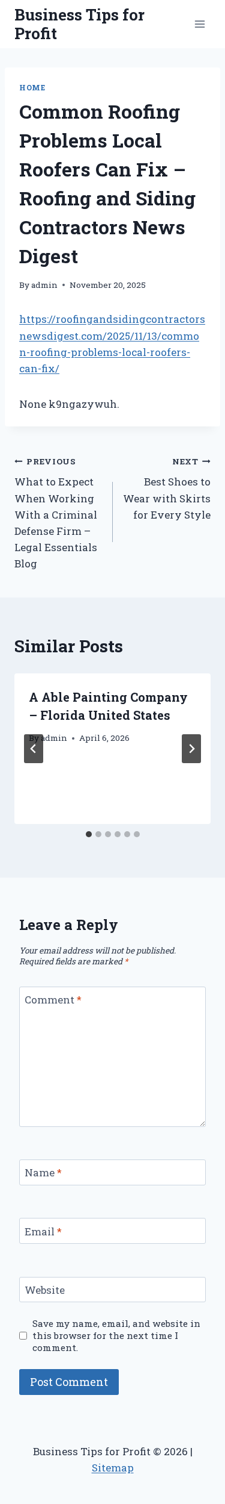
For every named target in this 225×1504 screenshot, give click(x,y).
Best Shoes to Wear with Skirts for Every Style (167, 489)
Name (43, 1172)
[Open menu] (199, 23)
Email (43, 1231)
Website (45, 1290)
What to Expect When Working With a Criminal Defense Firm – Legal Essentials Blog (55, 513)
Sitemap (113, 1467)
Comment (53, 999)
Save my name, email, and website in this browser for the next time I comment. (116, 1335)
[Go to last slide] (33, 748)
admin (44, 284)
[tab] (89, 834)
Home (32, 87)
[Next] (191, 748)
